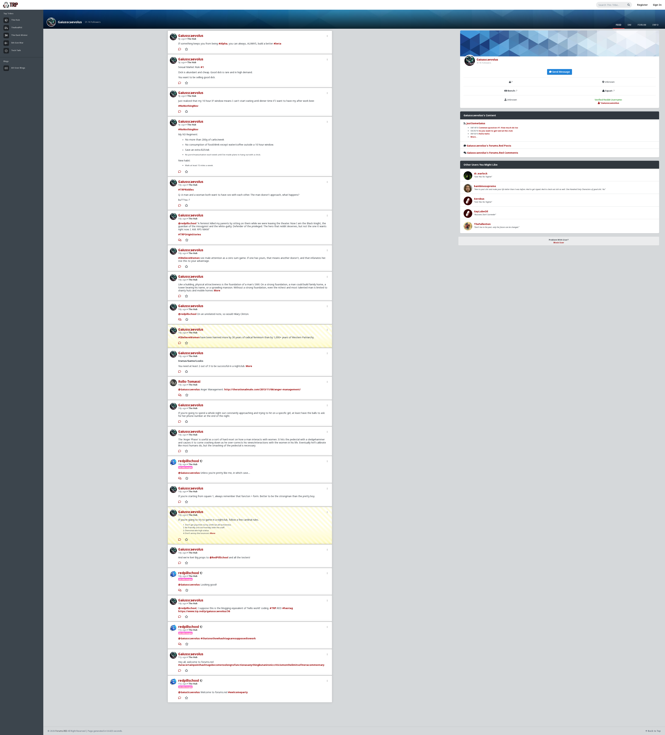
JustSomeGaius (475, 123)
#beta (277, 43)
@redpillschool (187, 223)
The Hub (191, 38)
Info (655, 24)
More (217, 290)
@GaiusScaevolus (189, 692)
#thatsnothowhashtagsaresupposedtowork (228, 638)
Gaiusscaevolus (70, 22)
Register (642, 4)
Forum (642, 24)
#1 (202, 67)
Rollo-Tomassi (189, 381)
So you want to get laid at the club (496, 130)
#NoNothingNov (188, 105)
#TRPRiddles (186, 189)
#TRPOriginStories (189, 234)
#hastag (287, 608)
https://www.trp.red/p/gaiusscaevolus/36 (204, 611)
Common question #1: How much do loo (498, 127)
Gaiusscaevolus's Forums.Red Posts (489, 145)
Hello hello (484, 133)
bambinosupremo (485, 186)
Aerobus (479, 198)
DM (629, 24)
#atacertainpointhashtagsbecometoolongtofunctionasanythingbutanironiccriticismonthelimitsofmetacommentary (251, 664)
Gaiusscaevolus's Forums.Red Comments (492, 152)
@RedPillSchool (219, 557)
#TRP (273, 608)
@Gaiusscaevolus (189, 389)
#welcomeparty (238, 692)
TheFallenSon (482, 224)
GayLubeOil (481, 211)
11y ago (182, 629)
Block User (558, 242)
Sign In (657, 4)
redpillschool (188, 461)
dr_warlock (480, 173)
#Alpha (223, 43)
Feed (618, 24)
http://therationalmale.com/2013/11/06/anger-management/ (262, 389)
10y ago (182, 184)
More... (474, 136)
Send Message (561, 71)
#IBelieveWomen (189, 258)
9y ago (181, 38)
